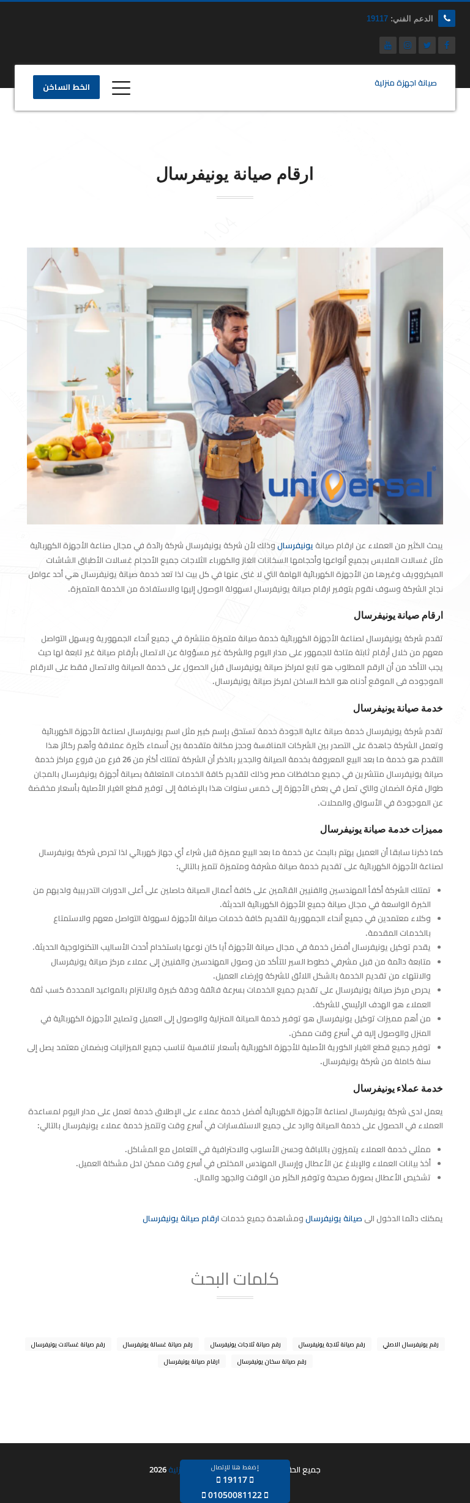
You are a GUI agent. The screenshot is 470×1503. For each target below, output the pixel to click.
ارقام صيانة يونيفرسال (181, 1218)
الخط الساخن (66, 87)
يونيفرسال (295, 545)
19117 (377, 18)
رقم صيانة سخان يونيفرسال (272, 1361)
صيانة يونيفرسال (333, 1218)
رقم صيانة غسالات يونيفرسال (68, 1344)
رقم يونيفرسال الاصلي (411, 1344)
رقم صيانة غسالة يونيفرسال (158, 1344)
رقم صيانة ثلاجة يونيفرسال (332, 1344)
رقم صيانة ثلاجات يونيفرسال (246, 1344)
